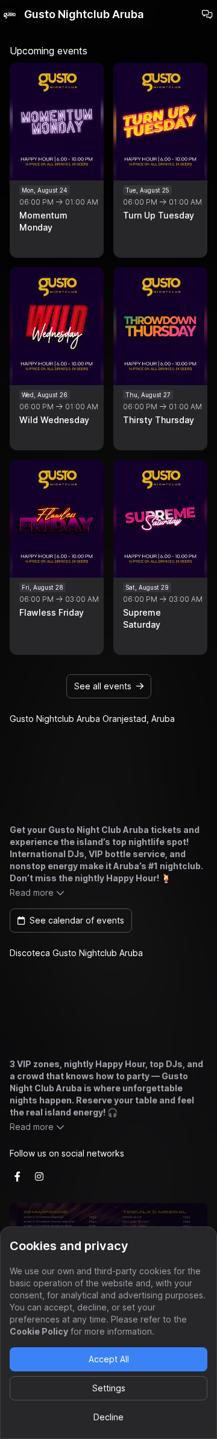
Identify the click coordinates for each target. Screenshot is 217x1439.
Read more (32, 892)
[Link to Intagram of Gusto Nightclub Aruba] (39, 1176)
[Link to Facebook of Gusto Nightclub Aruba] (17, 1176)
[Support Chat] (207, 14)
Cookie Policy (39, 1331)
